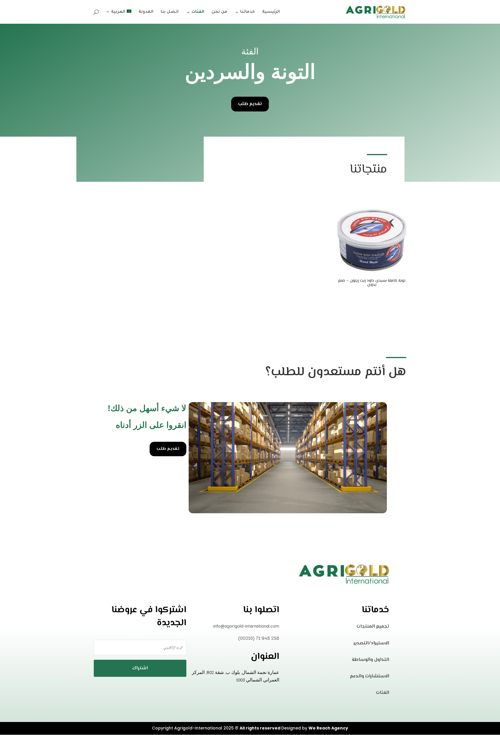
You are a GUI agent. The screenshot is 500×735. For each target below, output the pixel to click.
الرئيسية (271, 12)
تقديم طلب (250, 104)
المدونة (146, 12)
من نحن (219, 12)
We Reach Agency (328, 728)
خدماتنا (247, 12)
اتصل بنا (170, 12)
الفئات (198, 12)
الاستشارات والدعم (369, 676)
